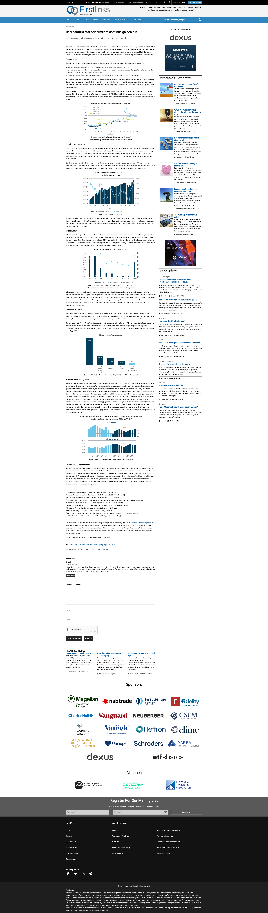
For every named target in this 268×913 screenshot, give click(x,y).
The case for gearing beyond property (174, 364)
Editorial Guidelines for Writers (168, 830)
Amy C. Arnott (165, 335)
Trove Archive (71, 859)
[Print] (126, 38)
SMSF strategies (164, 277)
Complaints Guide (163, 853)
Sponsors (176, 2)
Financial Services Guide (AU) (168, 848)
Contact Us (116, 842)
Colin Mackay (74, 38)
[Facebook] (108, 38)
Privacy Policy (117, 853)
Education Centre (72, 853)
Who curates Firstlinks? (120, 836)
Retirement (162, 318)
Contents (69, 836)
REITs (113, 545)
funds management (82, 545)
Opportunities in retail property (78, 653)
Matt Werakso (180, 157)
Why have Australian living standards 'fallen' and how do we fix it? (115, 2)
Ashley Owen (164, 399)
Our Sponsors (71, 842)
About (184, 2)
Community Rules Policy (121, 848)
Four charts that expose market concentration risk (179, 342)
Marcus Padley (180, 103)
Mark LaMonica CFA (181, 208)
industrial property (96, 545)
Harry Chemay (180, 183)
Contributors (105, 20)
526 (72, 26)
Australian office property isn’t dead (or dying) (109, 654)
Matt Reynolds (165, 357)
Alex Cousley (164, 378)
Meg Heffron (164, 296)
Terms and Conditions (165, 836)
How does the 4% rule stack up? (172, 321)
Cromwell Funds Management (140, 523)
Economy (162, 382)
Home (68, 20)
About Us (115, 830)
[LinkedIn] (116, 38)
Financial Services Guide (128, 900)
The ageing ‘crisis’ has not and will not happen (178, 300)
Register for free (195, 2)
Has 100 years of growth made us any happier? (178, 407)
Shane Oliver (180, 131)
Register (185, 812)
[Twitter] (112, 38)
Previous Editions (91, 20)
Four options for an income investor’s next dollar (185, 190)
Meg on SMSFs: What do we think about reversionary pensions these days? (175, 281)
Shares (161, 340)
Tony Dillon (179, 234)
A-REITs (71, 545)
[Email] (122, 38)
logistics (107, 545)
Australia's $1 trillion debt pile (171, 385)
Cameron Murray (165, 314)
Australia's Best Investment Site (169, 842)
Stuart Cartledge (134, 674)
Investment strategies (166, 361)
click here (106, 537)
